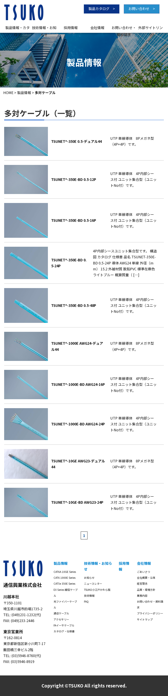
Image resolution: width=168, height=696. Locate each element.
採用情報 (71, 27)
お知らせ (89, 577)
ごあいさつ (143, 572)
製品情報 (61, 563)
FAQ (86, 601)
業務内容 (142, 595)
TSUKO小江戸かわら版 (97, 589)
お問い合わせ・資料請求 (124, 28)
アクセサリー (61, 619)
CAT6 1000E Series (64, 577)
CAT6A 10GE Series (65, 572)
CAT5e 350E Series (64, 583)
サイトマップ (145, 619)
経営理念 (142, 583)
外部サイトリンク (150, 28)
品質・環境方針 (146, 589)
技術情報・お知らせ (44, 28)
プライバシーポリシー (150, 613)
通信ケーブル (61, 613)
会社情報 (97, 27)
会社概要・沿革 (146, 577)
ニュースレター (93, 583)
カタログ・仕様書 (64, 631)
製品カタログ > (101, 8)
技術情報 (89, 595)
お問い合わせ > (141, 8)
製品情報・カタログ (17, 28)
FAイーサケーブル (64, 625)
